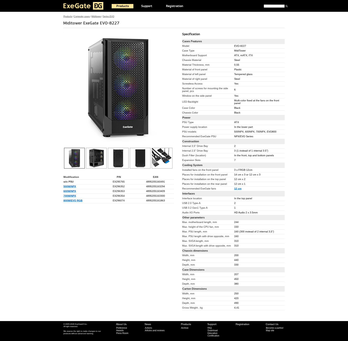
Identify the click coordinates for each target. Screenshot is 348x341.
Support (146, 6)
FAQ (210, 328)
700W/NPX (69, 196)
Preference (121, 328)
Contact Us (272, 324)
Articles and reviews (155, 330)
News (148, 324)
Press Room (122, 333)
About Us (121, 324)
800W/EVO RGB (72, 200)
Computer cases (82, 16)
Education (213, 333)
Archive (184, 328)
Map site (270, 330)
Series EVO (108, 16)
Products (122, 6)
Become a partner (274, 328)
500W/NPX (69, 186)
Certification (213, 335)
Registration (174, 6)
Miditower (96, 16)
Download (213, 330)
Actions (148, 328)
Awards (120, 330)
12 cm (237, 188)
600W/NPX (69, 191)
